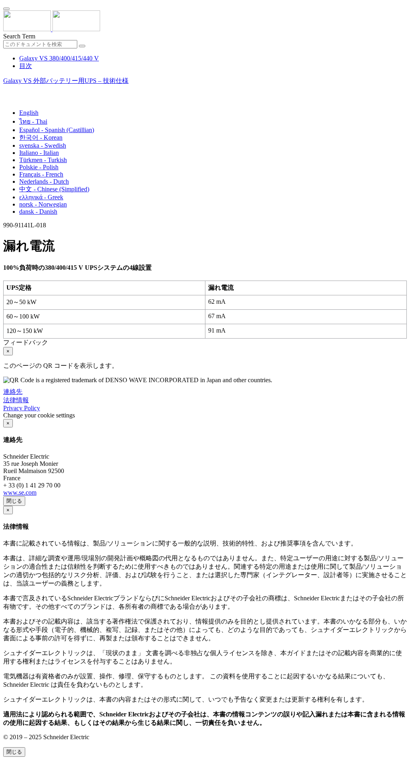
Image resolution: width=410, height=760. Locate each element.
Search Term (19, 36)
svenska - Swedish (42, 145)
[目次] (6, 90)
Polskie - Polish (38, 167)
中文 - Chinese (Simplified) (54, 189)
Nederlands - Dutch (44, 181)
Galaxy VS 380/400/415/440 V (59, 58)
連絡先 (12, 391)
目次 (25, 65)
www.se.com (19, 492)
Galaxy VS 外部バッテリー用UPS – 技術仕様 (66, 80)
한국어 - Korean (40, 137)
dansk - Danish (38, 211)
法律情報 (16, 400)
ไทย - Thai (33, 121)
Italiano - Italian (39, 152)
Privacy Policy (21, 408)
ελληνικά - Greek (41, 197)
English (28, 112)
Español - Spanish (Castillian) (56, 129)
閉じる (14, 501)
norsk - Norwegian (43, 204)
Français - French (41, 174)
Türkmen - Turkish (43, 159)
